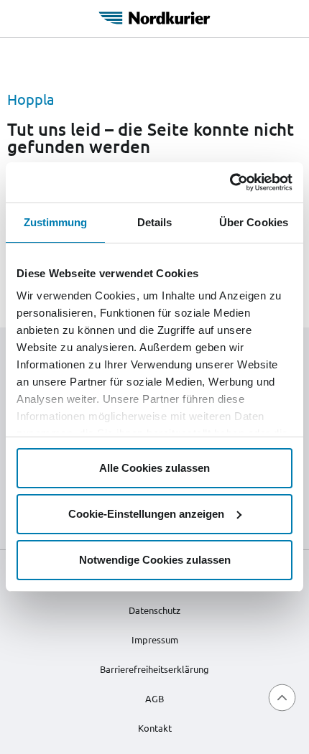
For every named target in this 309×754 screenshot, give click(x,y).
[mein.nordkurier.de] (154, 15)
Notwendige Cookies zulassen (155, 560)
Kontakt (155, 728)
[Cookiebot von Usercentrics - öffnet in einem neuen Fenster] (229, 182)
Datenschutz (154, 610)
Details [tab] (154, 222)
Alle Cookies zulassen (154, 468)
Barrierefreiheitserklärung (154, 669)
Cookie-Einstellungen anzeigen (146, 514)
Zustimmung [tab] (56, 222)
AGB (154, 698)
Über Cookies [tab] (253, 222)
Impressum (155, 639)
